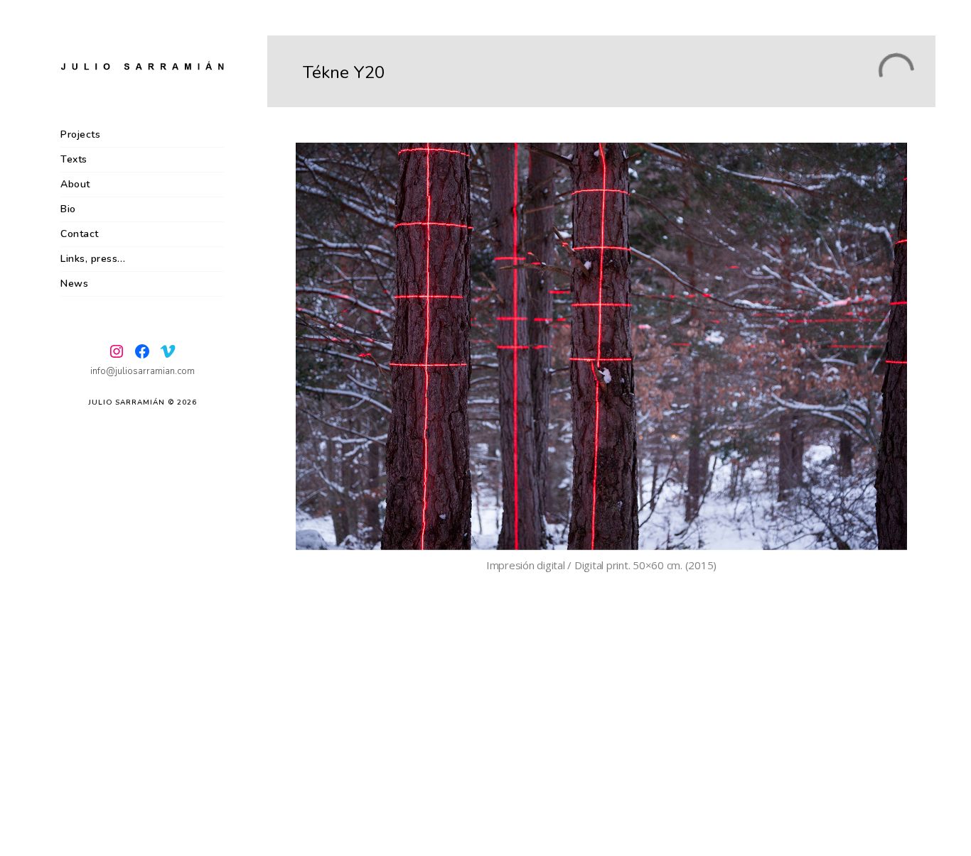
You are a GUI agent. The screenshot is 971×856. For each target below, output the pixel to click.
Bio (68, 209)
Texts (73, 159)
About (75, 184)
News (74, 283)
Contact (79, 234)
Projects (80, 134)
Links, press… (93, 258)
